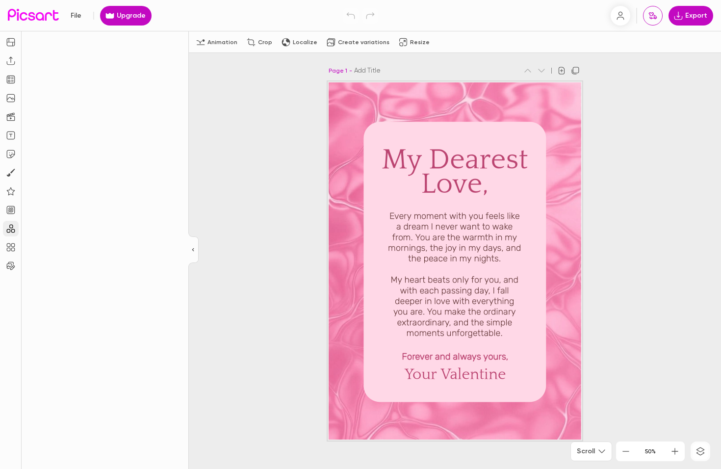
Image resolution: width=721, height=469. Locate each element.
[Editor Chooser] (193, 250)
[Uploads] (11, 61)
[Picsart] (33, 15)
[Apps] (11, 228)
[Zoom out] (626, 451)
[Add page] (561, 71)
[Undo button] (351, 16)
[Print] (653, 16)
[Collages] (11, 247)
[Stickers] (11, 154)
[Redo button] (370, 16)
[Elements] (11, 191)
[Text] (11, 135)
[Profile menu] (620, 16)
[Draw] (11, 173)
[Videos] (11, 117)
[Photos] (11, 98)
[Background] (11, 210)
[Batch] (11, 266)
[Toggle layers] (700, 451)
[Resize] (11, 42)
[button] (360, 234)
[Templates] (11, 79)
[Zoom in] (675, 451)
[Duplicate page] (575, 71)
